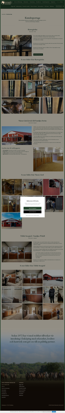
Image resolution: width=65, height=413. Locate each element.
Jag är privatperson (32, 211)
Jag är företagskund (32, 208)
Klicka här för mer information (46, 411)
